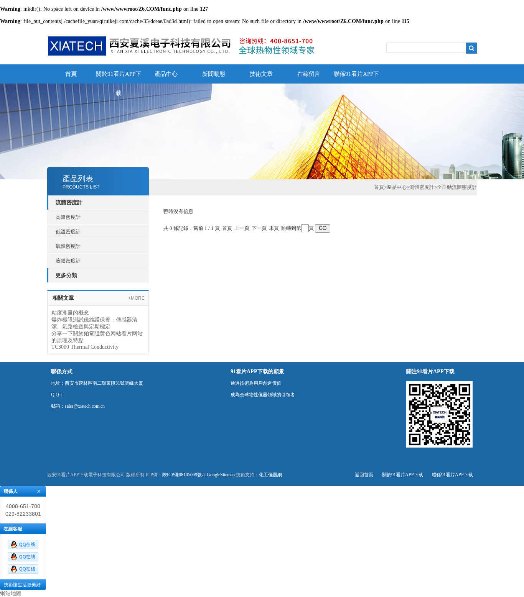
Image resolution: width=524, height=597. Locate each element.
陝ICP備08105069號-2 (184, 474)
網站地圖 (10, 593)
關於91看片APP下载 (118, 77)
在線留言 (308, 74)
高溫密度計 (68, 217)
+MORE (136, 298)
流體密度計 (421, 187)
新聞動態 (213, 74)
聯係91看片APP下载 (356, 77)
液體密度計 (68, 261)
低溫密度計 (68, 232)
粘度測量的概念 (70, 313)
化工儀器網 (270, 474)
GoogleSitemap (221, 474)
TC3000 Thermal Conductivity (85, 347)
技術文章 (261, 74)
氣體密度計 (68, 246)
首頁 (71, 74)
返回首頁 (364, 474)
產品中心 (166, 74)
